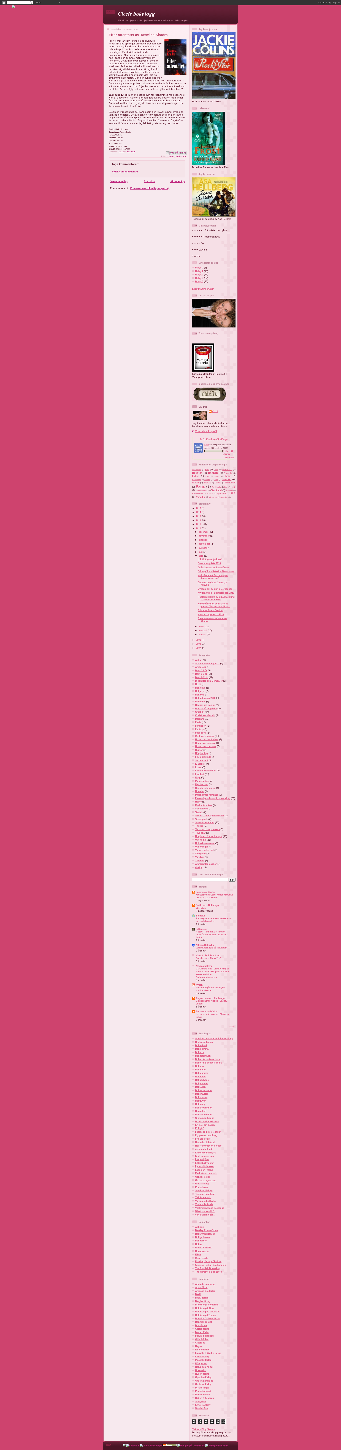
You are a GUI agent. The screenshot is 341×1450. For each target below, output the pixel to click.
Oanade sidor (202, 1177)
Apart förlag (201, 1287)
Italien (228, 476)
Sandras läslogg (204, 1190)
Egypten (197, 472)
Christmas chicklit (205, 715)
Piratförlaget (202, 1387)
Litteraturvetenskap (205, 770)
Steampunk (201, 819)
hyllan (199, 984)
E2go (198, 1254)
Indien (195, 476)
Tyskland (221, 494)
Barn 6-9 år (201, 674)
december (204, 532)
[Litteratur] (132, 1445)
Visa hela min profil (206, 431)
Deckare (199, 719)
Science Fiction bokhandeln (210, 1265)
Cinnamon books (204, 1118)
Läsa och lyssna (204, 1170)
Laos (216, 480)
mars (202, 626)
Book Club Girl (203, 1247)
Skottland (216, 490)
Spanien (229, 490)
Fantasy (199, 729)
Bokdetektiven (203, 1055)
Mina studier (202, 781)
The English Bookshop (207, 1268)
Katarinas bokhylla (205, 1152)
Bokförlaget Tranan (205, 1315)
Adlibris (199, 1227)
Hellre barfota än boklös (208, 1145)
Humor (199, 750)
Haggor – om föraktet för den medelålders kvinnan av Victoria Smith (212, 935)
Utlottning (200, 839)
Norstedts (200, 1370)
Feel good (200, 732)
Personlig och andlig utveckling (212, 798)
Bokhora (199, 1066)
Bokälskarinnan (203, 1107)
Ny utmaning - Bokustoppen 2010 (216, 592)
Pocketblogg (202, 1183)
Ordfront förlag (203, 1384)
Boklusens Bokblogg (207, 905)
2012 (199, 520)
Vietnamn (213, 497)
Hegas (198, 1346)
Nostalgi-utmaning (205, 788)
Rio (225, 487)
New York (230, 482)
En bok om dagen (205, 1125)
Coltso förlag (202, 1329)
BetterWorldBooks (205, 1234)
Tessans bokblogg (205, 1194)
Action (198, 660)
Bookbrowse (202, 1251)
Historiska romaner (205, 746)
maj (201, 552)
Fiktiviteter (201, 929)
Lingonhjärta (202, 1159)
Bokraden (200, 1087)
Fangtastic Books (205, 892)
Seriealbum (201, 808)
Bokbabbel (201, 1045)
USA (233, 493)
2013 (199, 516)
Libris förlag (202, 1356)
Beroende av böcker (207, 1011)
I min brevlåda (203, 757)
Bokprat (199, 694)
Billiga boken (202, 1237)
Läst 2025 (201, 908)
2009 (199, 640)
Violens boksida (204, 1204)
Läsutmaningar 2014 (203, 288)
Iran (207, 476)
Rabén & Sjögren (204, 1398)
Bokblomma (202, 1048)
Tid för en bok (203, 1197)
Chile (216, 470)
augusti (203, 548)
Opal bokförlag (203, 1377)
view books (229, 457)
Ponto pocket (202, 1394)
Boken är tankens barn (207, 1059)
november (204, 535)
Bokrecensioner (203, 1090)
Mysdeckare (201, 784)
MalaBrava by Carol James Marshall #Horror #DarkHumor (214, 896)
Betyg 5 (199, 281)
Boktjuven (200, 1100)
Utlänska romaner (205, 843)
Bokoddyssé (202, 1080)
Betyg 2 (199, 271)
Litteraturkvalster (204, 1163)
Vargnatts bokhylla (205, 1201)
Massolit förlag (203, 1360)
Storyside (200, 1401)
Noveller (199, 791)
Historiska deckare (205, 743)
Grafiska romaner (204, 736)
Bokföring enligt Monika (208, 1062)
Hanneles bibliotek (205, 1142)
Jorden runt (180, 156)
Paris (200, 486)
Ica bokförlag (202, 1349)
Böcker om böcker (205, 705)
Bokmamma (201, 1073)
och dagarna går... (205, 1214)
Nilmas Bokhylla (205, 945)
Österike (224, 497)
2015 (199, 508)
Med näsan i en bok (206, 1173)
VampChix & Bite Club (208, 955)
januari (203, 634)
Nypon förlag (202, 1373)
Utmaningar (201, 846)
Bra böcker (201, 1325)
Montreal (207, 483)
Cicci (215, 411)
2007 (199, 648)
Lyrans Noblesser (204, 1166)
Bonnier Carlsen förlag (207, 1318)
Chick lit (199, 712)
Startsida (149, 181)
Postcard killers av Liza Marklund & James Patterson (216, 598)
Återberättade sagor (206, 864)
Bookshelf (200, 1111)
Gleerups (200, 1342)
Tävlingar (200, 832)
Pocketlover (201, 1187)
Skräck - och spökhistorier (209, 815)
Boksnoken (201, 1097)
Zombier (199, 860)
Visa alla (232, 1027)
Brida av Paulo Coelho (210, 610)
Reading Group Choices (208, 1261)
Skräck (199, 812)
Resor (198, 801)
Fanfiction (200, 725)
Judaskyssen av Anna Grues (213, 567)
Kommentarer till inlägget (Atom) (149, 188)
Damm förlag (202, 1332)
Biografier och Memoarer (209, 680)
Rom (233, 487)
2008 (199, 644)
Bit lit (198, 684)
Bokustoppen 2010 (205, 698)
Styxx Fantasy (202, 1405)
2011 (199, 524)
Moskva (218, 483)
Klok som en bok (204, 1156)
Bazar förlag (202, 1297)
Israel (171, 156)
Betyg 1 (199, 267)
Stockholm (197, 494)
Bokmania (200, 1076)
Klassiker (200, 764)
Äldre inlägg (177, 181)
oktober (203, 540)
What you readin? (205, 1211)
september (205, 543)
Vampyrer (200, 853)
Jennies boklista (204, 1149)
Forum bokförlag (204, 1335)
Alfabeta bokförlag (205, 1284)
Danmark (227, 469)
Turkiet (210, 494)
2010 (199, 528)
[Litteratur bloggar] (151, 1445)
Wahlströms (201, 1408)
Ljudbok (199, 774)
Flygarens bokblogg (206, 1135)
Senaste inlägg (119, 181)
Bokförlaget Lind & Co (207, 1311)
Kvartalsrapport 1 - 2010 (211, 614)
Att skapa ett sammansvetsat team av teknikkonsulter (214, 920)
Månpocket (201, 1363)
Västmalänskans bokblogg (209, 1208)
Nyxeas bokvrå (204, 966)
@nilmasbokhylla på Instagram (211, 948)
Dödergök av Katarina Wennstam (216, 571)
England (213, 472)
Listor (198, 767)
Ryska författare (203, 805)
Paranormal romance (206, 794)
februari (203, 630)
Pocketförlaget (203, 1391)
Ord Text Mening (204, 1380)
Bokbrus (199, 1052)
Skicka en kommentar (125, 171)
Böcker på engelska (206, 708)
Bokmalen (200, 1069)
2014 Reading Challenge (214, 439)
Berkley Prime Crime (206, 1230)
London (226, 479)
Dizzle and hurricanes (207, 1121)
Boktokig (200, 1104)
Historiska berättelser (206, 739)
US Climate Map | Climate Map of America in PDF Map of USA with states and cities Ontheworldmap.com (212, 973)
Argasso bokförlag (205, 1291)
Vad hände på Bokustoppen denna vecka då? (213, 576)
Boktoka (200, 915)
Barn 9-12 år (201, 677)
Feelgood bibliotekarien (208, 1132)
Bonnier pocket (203, 1322)
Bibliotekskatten (204, 1042)
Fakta (198, 722)
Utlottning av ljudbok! (210, 559)
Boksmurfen (202, 1093)
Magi (198, 777)
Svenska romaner (204, 822)
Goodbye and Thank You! (208, 958)
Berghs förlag (202, 1301)
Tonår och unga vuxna (207, 829)
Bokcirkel (200, 687)
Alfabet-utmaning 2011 (207, 663)
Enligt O (199, 1128)
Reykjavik (216, 487)
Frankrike (228, 473)
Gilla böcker (202, 1339)
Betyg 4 (199, 278)
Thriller (199, 826)
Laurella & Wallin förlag (208, 1353)
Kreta (207, 479)
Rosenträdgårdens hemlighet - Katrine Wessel (211, 989)
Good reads (201, 1258)
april (201, 556)
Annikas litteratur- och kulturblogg (214, 1038)
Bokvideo (200, 701)
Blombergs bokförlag (206, 1304)
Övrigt (198, 867)
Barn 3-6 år (201, 670)
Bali (207, 469)
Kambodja (196, 480)
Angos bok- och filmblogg (210, 998)
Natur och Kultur (204, 1367)
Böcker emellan (203, 1114)
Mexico (195, 483)
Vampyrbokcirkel (204, 850)
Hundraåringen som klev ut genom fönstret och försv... (214, 605)
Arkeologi (200, 667)
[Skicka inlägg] (167, 152)
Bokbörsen (201, 1240)
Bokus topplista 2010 (209, 563)
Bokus (198, 1244)
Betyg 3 (199, 274)
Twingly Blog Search (203, 1429)
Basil (198, 1294)
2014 (199, 512)
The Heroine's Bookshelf (208, 1271)
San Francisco (201, 490)
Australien (196, 470)
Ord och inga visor (205, 1180)
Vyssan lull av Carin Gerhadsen (215, 589)
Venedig (200, 497)
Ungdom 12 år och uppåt (208, 836)
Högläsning (201, 753)
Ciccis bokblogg (136, 13)
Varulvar (199, 857)
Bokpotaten (201, 1083)
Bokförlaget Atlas (204, 1308)
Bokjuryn (200, 691)
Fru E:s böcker (203, 1138)
